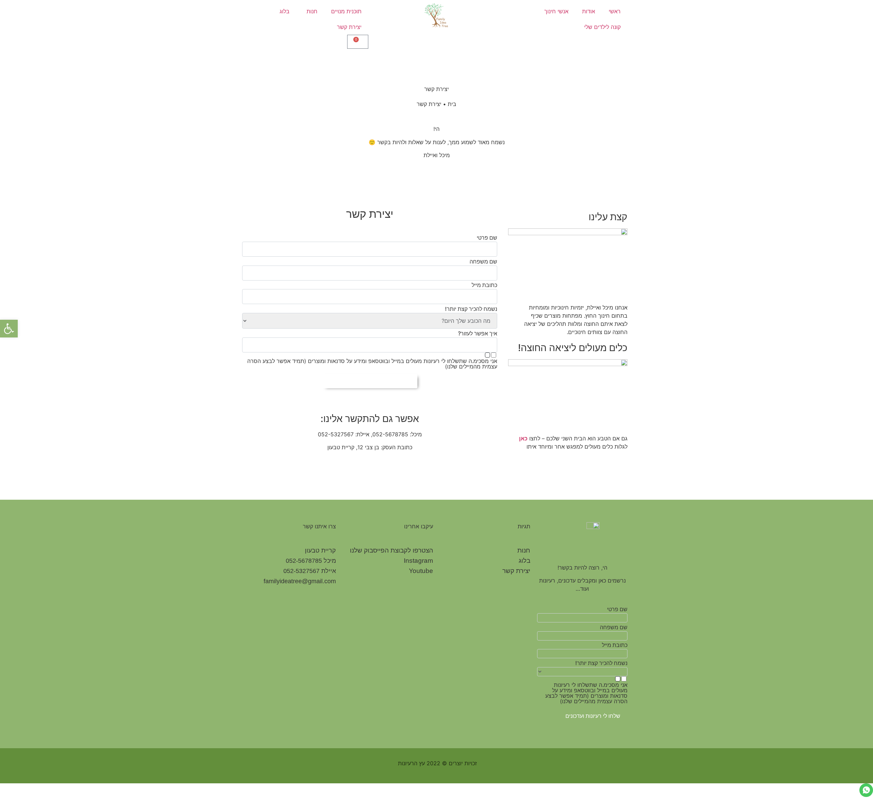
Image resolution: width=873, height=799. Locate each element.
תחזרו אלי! (370, 381)
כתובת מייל (484, 285)
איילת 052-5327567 (309, 571)
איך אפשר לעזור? (477, 333)
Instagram (418, 560)
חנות (312, 11)
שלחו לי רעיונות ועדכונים (592, 715)
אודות (588, 11)
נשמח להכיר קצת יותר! (471, 308)
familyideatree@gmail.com (300, 581)
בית (452, 104)
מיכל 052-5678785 (311, 560)
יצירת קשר (349, 27)
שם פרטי (487, 237)
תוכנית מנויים (346, 11)
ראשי (615, 11)
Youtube (421, 570)
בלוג (285, 11)
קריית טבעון (320, 550)
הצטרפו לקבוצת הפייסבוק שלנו (391, 550)
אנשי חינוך (556, 11)
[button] (9, 328)
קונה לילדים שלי (602, 27)
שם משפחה (483, 261)
